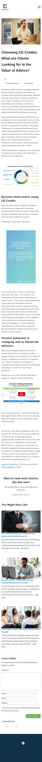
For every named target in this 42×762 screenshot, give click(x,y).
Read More (25, 548)
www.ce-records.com (10, 464)
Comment (5, 670)
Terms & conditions (26, 755)
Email (3, 698)
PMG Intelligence (8, 467)
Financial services (13, 83)
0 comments (28, 83)
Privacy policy (14, 755)
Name (4, 693)
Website (4, 703)
